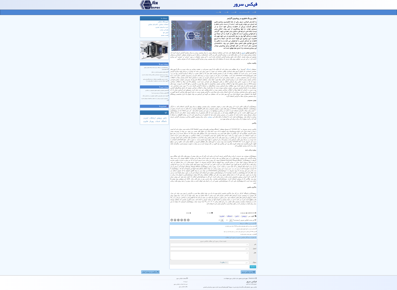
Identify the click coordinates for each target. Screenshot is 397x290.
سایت (225, 12)
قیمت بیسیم (164, 35)
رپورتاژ (151, 121)
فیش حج (165, 32)
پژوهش (210, 117)
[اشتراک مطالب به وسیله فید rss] (188, 220)
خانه (253, 12)
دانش (237, 216)
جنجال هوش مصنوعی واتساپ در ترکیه (160, 72)
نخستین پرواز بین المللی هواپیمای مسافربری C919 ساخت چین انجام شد (240, 226)
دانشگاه (248, 69)
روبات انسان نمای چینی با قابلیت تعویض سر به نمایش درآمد (155, 96)
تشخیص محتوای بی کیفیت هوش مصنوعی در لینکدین (156, 90)
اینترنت (233, 12)
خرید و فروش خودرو (162, 27)
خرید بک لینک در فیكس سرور (180, 284)
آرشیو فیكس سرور (243, 12)
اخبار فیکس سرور (247, 272)
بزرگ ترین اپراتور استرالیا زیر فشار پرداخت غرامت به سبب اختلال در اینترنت (155, 76)
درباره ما (185, 281)
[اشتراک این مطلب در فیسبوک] (181, 220)
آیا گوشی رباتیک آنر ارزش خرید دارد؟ (160, 93)
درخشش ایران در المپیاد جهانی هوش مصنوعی (246, 229)
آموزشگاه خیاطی (163, 22)
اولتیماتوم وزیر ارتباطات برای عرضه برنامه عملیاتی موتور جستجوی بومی (156, 68)
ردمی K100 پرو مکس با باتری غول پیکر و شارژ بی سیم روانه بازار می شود (240, 232)
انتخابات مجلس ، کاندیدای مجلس (158, 24)
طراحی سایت (164, 30)
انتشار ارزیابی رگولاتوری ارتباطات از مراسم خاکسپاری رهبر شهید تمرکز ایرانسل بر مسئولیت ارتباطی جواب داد (155, 80)
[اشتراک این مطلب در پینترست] (175, 220)
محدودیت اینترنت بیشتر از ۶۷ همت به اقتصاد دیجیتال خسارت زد (154, 99)
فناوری (222, 216)
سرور (243, 53)
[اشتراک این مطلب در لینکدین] (171, 220)
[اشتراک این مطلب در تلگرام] (185, 220)
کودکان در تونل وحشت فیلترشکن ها (248, 234)
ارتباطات (152, 118)
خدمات (217, 12)
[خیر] (222, 220)
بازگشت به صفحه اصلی (149, 272)
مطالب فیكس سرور (183, 287)
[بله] (231, 220)
